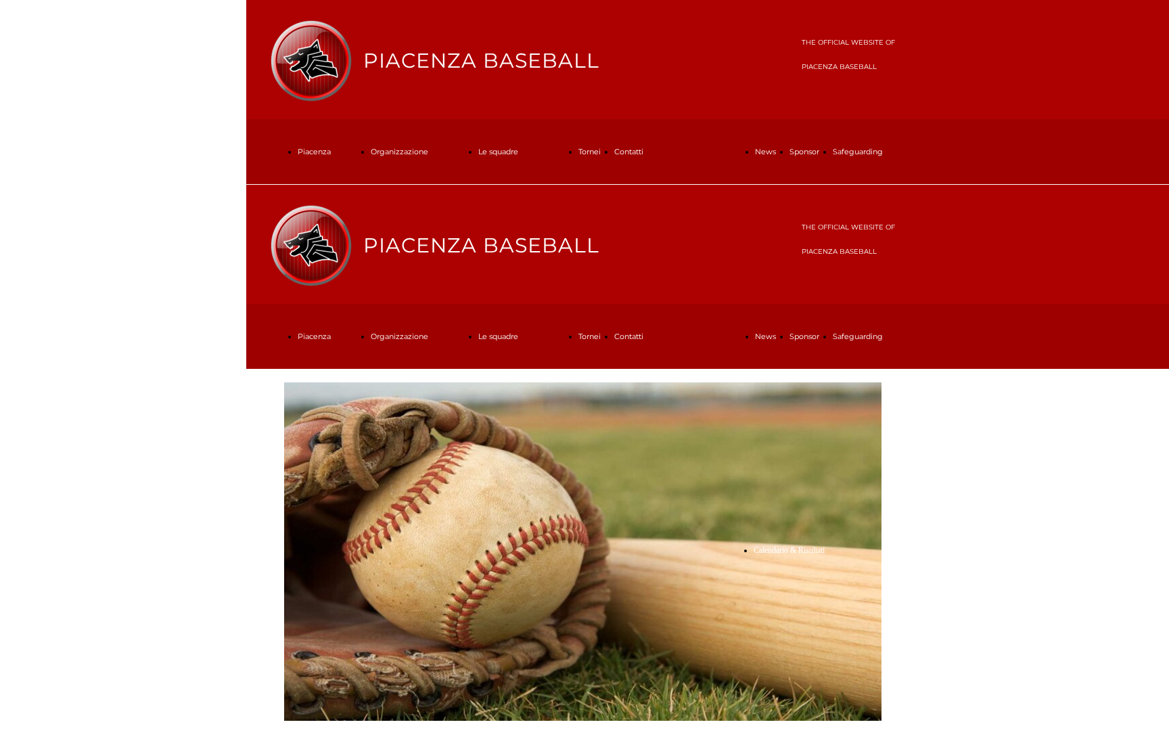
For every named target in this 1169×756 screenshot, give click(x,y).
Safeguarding (858, 151)
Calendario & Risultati (789, 550)
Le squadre (498, 151)
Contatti (628, 151)
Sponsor (804, 151)
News (765, 151)
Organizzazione (399, 151)
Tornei (589, 151)
